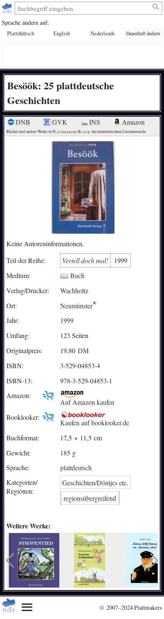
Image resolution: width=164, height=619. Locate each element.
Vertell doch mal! (85, 260)
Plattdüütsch (20, 33)
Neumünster (76, 305)
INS (93, 121)
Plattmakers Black (71, 131)
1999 (67, 320)
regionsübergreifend (89, 498)
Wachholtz (74, 290)
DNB (22, 121)
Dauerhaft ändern (143, 33)
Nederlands (102, 33)
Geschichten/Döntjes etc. (95, 482)
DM (83, 350)
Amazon (132, 121)
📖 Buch (72, 275)
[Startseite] (8, 8)
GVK (58, 121)
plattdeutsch (76, 467)
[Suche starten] (156, 7)
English (61, 33)
